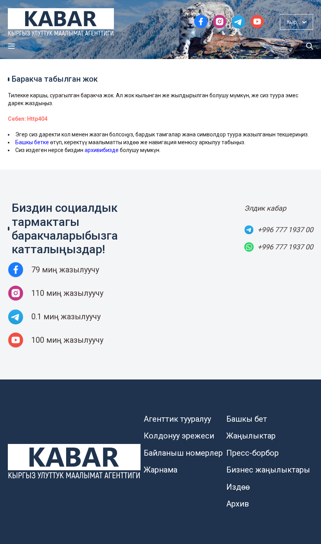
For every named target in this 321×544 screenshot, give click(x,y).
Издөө (238, 487)
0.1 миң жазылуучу (66, 316)
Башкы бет (246, 419)
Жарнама (160, 469)
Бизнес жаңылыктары (268, 469)
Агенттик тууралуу (177, 419)
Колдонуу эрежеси (179, 435)
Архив (237, 503)
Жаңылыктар (251, 435)
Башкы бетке (32, 142)
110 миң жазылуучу (67, 293)
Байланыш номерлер (183, 453)
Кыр (292, 22)
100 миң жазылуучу (67, 340)
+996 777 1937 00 (285, 229)
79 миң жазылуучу (65, 269)
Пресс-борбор (252, 453)
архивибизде (102, 150)
